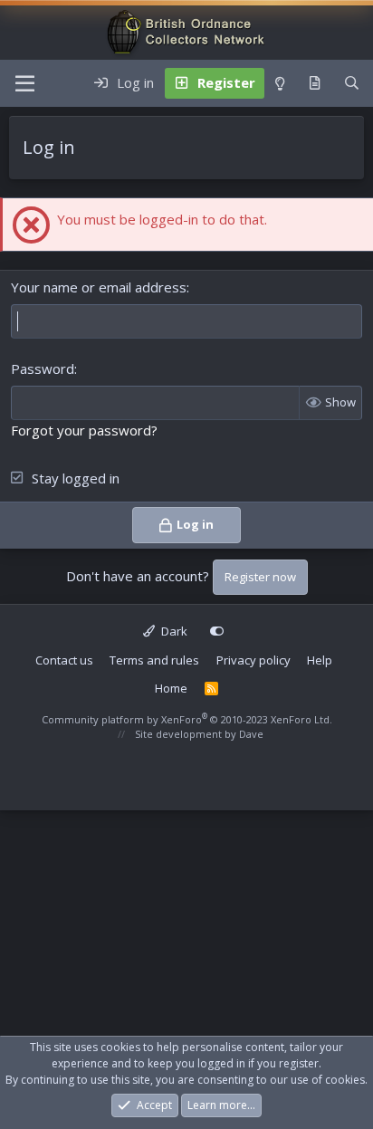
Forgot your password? (84, 430)
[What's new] (314, 83)
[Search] (351, 83)
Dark (172, 631)
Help (319, 660)
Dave (251, 734)
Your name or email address (98, 287)
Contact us (64, 660)
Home (171, 688)
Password (42, 368)
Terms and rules (154, 660)
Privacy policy (253, 660)
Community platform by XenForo (187, 719)
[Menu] (25, 83)
